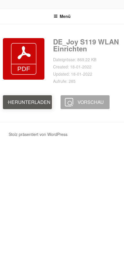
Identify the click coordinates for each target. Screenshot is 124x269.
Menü (65, 16)
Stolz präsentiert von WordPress (38, 134)
